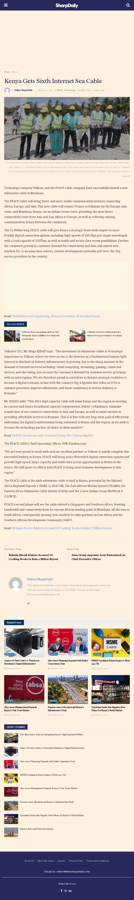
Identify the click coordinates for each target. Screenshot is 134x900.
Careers (61, 860)
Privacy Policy (76, 860)
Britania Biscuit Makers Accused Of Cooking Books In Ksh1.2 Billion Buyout (62, 528)
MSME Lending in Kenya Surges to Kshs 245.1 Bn (43, 774)
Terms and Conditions (98, 860)
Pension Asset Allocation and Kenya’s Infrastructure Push (66, 709)
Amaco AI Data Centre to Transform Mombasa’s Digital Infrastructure (21, 662)
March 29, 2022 (45, 90)
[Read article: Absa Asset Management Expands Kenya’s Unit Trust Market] (24, 689)
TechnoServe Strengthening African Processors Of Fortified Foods (56, 316)
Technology (70, 90)
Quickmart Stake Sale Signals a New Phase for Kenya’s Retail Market (108, 709)
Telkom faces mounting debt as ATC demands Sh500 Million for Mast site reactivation (41, 335)
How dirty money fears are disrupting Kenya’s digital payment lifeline (51, 734)
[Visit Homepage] (67, 5)
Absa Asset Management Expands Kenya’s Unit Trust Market (20, 709)
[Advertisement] (67, 40)
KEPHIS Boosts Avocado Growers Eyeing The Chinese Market (52, 435)
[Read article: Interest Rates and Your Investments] (11, 832)
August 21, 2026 (13, 668)
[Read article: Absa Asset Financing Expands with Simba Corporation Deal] (68, 643)
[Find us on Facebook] (61, 891)
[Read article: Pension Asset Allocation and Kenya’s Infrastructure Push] (68, 689)
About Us (29, 860)
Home (7, 72)
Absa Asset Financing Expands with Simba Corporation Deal (47, 761)
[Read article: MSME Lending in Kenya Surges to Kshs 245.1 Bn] (111, 643)
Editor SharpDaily (23, 90)
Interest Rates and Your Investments (37, 828)
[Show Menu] (6, 5)
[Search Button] (128, 5)
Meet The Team (46, 860)
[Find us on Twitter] (65, 891)
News (15, 72)
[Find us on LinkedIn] (70, 891)
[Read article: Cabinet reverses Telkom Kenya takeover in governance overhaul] (77, 335)
